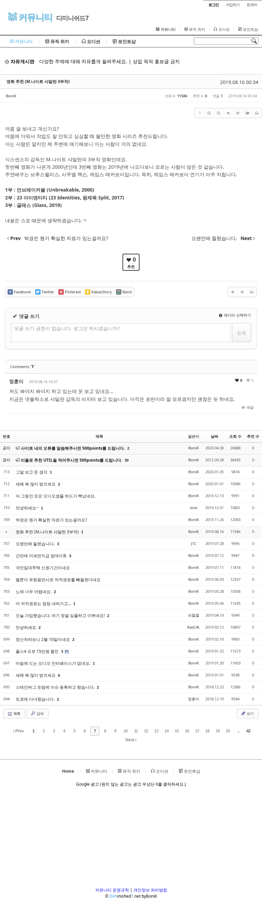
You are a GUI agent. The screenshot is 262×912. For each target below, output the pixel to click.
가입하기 (232, 4)
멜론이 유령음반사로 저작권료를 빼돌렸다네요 (58, 580)
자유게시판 (21, 61)
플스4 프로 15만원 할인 (38, 651)
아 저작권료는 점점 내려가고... (44, 603)
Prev (19, 731)
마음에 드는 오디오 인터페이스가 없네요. (53, 663)
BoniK (11, 95)
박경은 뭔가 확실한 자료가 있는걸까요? (51, 520)
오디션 (223, 29)
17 (197, 731)
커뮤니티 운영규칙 (112, 890)
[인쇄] (257, 113)
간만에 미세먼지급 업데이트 (42, 556)
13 (156, 731)
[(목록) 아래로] (238, 113)
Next (130, 740)
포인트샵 (250, 29)
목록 (16, 713)
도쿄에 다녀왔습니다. (36, 699)
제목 (99, 436)
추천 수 (253, 436)
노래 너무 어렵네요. (34, 591)
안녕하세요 (26, 627)
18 (207, 731)
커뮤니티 (34, 17)
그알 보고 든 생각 (32, 472)
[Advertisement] (131, 839)
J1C (193, 543)
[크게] (209, 113)
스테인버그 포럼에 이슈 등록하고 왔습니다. (56, 687)
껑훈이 (16, 381)
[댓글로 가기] (247, 113)
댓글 (249, 407)
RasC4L (193, 627)
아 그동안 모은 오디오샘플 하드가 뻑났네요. (56, 496)
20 (228, 731)
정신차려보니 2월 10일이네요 (43, 639)
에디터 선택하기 (237, 315)
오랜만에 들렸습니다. (36, 544)
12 (146, 731)
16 (187, 731)
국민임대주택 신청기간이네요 (43, 568)
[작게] (218, 113)
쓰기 (249, 713)
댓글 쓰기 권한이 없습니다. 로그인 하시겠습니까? (67, 328)
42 (248, 731)
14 (166, 731)
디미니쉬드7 (72, 18)
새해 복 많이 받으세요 (36, 484)
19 (218, 731)
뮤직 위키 (196, 29)
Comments (22, 366)
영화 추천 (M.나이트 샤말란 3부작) (38, 81)
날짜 (214, 436)
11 (136, 731)
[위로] (228, 113)
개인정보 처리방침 (150, 890)
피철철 (193, 615)
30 (127, 460)
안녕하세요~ (28, 508)
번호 (6, 436)
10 (125, 731)
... (238, 731)
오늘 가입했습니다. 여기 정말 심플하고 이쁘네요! (61, 615)
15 (177, 731)
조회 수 (235, 436)
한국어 (252, 4)
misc (194, 507)
